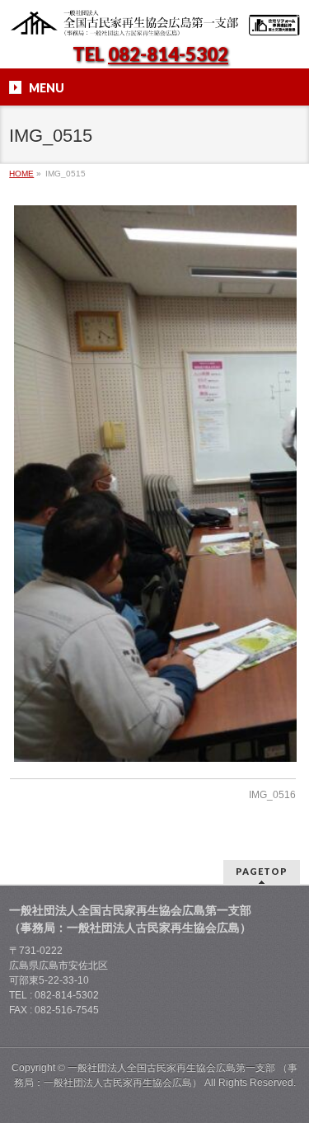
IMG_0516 (272, 795)
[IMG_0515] (153, 483)
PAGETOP (262, 871)
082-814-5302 (168, 54)
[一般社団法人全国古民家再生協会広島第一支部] (154, 18)
